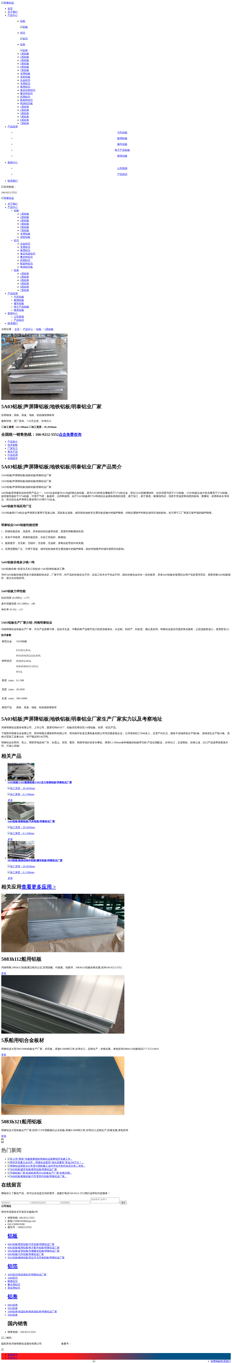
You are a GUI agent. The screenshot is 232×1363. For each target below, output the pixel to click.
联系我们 (13, 180)
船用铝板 (19, 300)
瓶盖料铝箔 (26, 100)
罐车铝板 (19, 303)
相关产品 (13, 451)
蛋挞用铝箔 (14, 1288)
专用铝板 (25, 73)
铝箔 (16, 240)
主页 (17, 329)
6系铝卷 (24, 120)
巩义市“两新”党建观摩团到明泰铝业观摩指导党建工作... (41, 1159)
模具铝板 (19, 310)
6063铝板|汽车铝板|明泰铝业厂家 (26, 1254)
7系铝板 (24, 70)
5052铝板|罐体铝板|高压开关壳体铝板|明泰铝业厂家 (36, 1257)
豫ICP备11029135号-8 (84, 1343)
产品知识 (19, 320)
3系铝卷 (24, 113)
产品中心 (13, 15)
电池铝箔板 (26, 103)
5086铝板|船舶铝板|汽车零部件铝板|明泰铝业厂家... (38, 1176)
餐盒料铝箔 (26, 93)
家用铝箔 (25, 86)
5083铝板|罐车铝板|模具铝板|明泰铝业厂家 (33, 1169)
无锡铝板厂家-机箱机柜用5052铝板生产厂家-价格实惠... (41, 1173)
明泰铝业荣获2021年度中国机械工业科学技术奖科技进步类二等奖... (47, 1166)
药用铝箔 (25, 96)
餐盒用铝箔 (14, 1284)
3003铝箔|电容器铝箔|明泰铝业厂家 (27, 1274)
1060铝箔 (13, 1278)
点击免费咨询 (70, 434)
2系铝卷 (24, 110)
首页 (10, 8)
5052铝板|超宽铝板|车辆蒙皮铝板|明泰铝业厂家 (33, 1251)
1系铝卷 (24, 106)
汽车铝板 (19, 296)
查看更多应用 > (38, 887)
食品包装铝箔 (27, 90)
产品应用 (13, 126)
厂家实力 (13, 448)
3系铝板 (24, 60)
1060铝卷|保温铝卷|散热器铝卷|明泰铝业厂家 (32, 1311)
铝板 (16, 210)
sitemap (57, 1343)
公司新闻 (19, 316)
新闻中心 (13, 162)
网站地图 (47, 1343)
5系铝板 (24, 63)
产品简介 (13, 441)
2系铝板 (24, 57)
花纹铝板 (25, 77)
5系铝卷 (24, 116)
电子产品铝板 (21, 306)
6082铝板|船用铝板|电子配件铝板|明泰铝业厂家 (33, 1247)
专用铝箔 (25, 83)
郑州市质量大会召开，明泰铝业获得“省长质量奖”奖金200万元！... (47, 1162)
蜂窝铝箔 (13, 1281)
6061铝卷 (13, 1305)
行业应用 (13, 455)
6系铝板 (24, 67)
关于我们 (13, 12)
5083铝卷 (13, 1315)
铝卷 (16, 270)
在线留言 (13, 458)
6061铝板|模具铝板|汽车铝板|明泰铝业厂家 (31, 1244)
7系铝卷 (24, 123)
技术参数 (13, 445)
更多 (3, 973)
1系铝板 (24, 53)
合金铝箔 (25, 80)
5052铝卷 (13, 1308)
